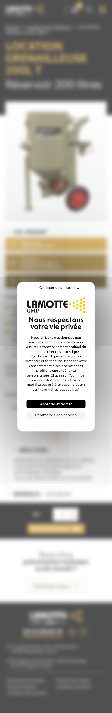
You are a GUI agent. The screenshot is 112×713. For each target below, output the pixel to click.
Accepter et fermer (56, 404)
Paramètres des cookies (56, 415)
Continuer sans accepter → (59, 287)
